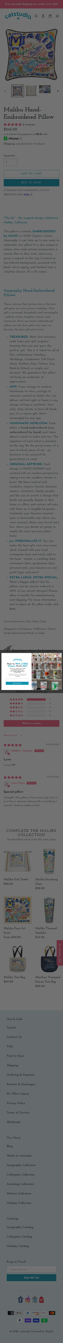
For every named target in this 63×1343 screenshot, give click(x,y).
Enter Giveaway (17, 683)
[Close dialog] (60, 654)
